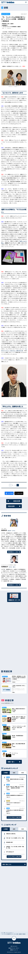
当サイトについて (14, 946)
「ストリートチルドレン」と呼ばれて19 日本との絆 (18, 727)
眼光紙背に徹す (9, 842)
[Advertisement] (14, 621)
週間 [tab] (14, 772)
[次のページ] (18, 485)
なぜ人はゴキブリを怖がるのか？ (13, 802)
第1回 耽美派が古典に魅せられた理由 (14, 779)
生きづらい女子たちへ (6, 13)
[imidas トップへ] (7, 2)
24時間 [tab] (6, 772)
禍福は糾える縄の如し (11, 833)
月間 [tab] (22, 772)
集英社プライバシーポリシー (14, 948)
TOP (2, 932)
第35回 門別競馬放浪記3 (17, 735)
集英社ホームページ (14, 949)
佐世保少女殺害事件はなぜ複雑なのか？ (15, 795)
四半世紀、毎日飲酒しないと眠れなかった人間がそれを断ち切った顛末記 (18, 678)
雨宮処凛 (4, 23)
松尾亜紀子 (5, 25)
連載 (4, 932)
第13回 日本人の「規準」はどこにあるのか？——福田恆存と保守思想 (19, 718)
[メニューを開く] (25, 2)
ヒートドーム (15, 753)
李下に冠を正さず (10, 851)
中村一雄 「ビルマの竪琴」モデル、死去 (15, 838)
